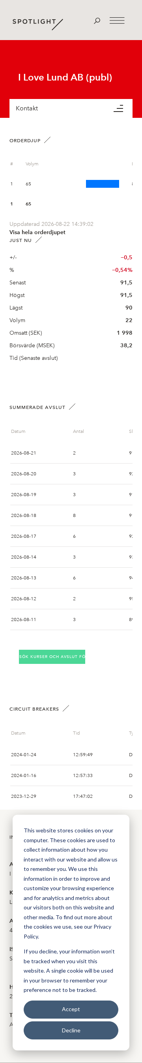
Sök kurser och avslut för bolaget (52, 656)
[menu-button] (123, 108)
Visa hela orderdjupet (37, 232)
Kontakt (27, 108)
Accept (71, 1009)
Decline (71, 1030)
